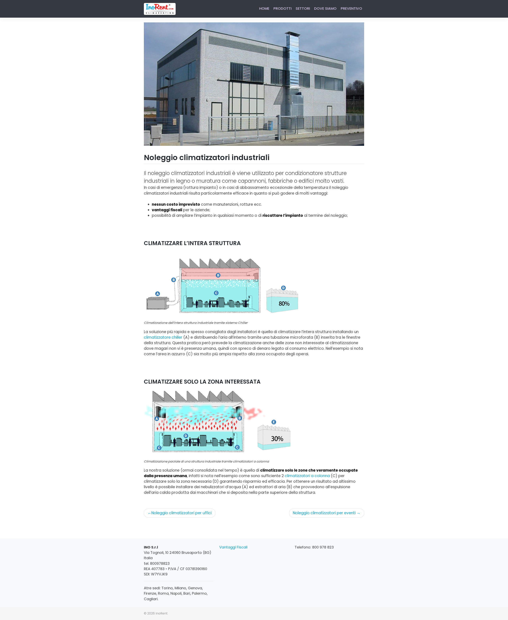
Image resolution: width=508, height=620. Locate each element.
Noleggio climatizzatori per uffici (181, 513)
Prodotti (282, 8)
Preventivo (351, 8)
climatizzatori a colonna (307, 476)
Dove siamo (325, 8)
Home (264, 8)
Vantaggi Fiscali (233, 547)
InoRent (162, 613)
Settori (303, 8)
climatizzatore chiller (163, 337)
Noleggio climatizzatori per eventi (324, 513)
